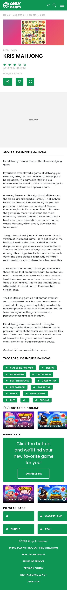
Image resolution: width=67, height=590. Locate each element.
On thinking (17, 374)
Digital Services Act (33, 574)
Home (6, 15)
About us (34, 581)
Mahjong (19, 15)
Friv (12, 400)
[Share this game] (7, 82)
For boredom (17, 387)
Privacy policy (33, 568)
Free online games (33, 554)
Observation (48, 380)
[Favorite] (48, 5)
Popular (44, 400)
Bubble (15, 529)
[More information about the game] (30, 426)
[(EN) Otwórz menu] (62, 4)
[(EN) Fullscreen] (30, 82)
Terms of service (33, 561)
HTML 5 (14, 393)
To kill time (43, 387)
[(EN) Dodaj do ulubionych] (19, 82)
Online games (38, 393)
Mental (50, 368)
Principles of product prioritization (33, 547)
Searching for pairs (22, 368)
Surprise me (34, 474)
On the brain (43, 374)
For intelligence (19, 380)
